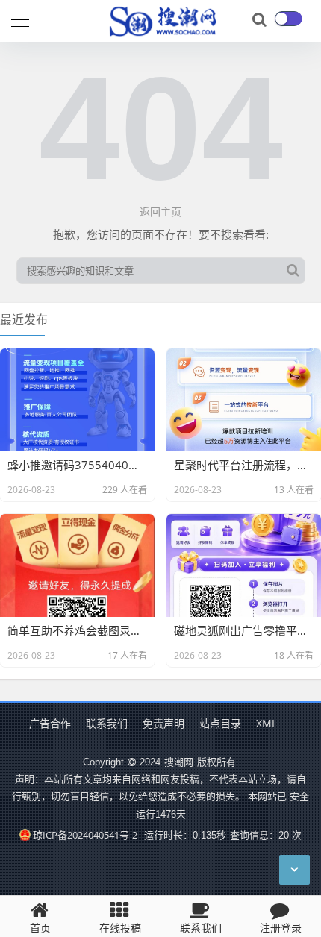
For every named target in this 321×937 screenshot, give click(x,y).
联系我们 (107, 723)
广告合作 (50, 723)
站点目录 (220, 723)
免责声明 (163, 723)
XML (266, 723)
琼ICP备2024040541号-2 (85, 835)
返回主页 (160, 211)
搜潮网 (178, 761)
